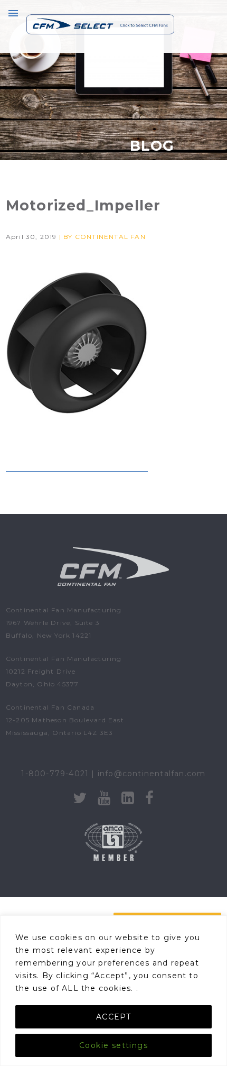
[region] (113, 990)
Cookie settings (113, 1045)
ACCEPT (113, 1017)
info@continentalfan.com (152, 773)
